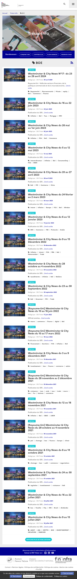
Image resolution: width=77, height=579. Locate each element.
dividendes (64, 508)
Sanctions (45, 344)
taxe (41, 391)
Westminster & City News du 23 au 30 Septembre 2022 (50, 287)
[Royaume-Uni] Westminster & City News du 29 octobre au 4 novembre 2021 (48, 427)
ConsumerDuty (63, 161)
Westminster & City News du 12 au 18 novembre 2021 (49, 404)
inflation (33, 116)
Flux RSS (39, 569)
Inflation (60, 344)
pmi (31, 441)
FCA (40, 138)
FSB (47, 230)
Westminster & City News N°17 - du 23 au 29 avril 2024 (50, 75)
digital (57, 321)
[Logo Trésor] (30, 5)
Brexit (56, 508)
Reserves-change (67, 54)
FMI (46, 299)
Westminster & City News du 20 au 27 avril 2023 (50, 173)
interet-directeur (36, 161)
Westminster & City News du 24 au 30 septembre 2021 (50, 473)
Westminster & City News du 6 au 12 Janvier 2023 (49, 218)
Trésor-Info (14, 13)
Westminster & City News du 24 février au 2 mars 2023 (50, 196)
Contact (8, 567)
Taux (45, 116)
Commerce (37, 93)
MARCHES (42, 532)
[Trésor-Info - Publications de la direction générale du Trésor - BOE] (72, 62)
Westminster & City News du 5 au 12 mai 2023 (49, 149)
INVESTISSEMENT (62, 530)
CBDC (35, 163)
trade (59, 391)
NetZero (59, 277)
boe (44, 366)
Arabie (62, 230)
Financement (35, 344)
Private (58, 91)
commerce (41, 321)
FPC (37, 185)
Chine (53, 185)
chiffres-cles (38, 54)
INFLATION (32, 532)
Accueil (4, 13)
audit (46, 463)
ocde (47, 391)
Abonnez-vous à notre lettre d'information (39, 550)
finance (49, 321)
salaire (68, 366)
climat (67, 441)
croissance (34, 391)
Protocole (54, 230)
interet (32, 207)
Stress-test (39, 299)
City (45, 508)
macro (32, 321)
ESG (50, 508)
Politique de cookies (51, 567)
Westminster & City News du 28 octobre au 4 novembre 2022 (46, 265)
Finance (46, 93)
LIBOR (53, 416)
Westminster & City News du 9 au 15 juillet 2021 (49, 518)
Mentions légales (17, 567)
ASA (38, 530)
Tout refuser (16, 576)
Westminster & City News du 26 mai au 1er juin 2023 (49, 126)
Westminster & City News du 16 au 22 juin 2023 (49, 104)
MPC (60, 116)
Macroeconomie (47, 91)
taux (53, 391)
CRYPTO (46, 530)
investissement (35, 366)
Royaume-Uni (35, 91)
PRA (52, 252)
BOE (31, 230)
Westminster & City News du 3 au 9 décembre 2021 (48, 354)
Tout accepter (68, 573)
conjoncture (25, 54)
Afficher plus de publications (38, 540)
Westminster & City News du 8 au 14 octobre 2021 (49, 451)
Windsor (67, 207)
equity (65, 91)
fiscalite (38, 508)
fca (34, 393)
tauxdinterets (35, 277)
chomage (39, 441)
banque (59, 441)
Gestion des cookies (66, 567)
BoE (29, 93)
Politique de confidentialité (34, 567)
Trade (42, 254)
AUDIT (32, 530)
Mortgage (53, 116)
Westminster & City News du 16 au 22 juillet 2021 (49, 496)
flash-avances (52, 54)
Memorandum (33, 254)
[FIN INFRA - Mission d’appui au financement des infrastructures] (63, 560)
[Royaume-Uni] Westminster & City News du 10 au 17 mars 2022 (48, 332)
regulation (33, 485)
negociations (64, 463)
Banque (48, 207)
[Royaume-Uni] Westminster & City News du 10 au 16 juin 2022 (48, 309)
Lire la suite (48, 112)
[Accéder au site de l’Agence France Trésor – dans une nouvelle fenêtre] (17, 560)
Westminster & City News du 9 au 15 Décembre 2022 (49, 240)
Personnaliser (29, 576)
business (40, 393)
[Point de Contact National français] (41, 560)
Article (31, 70)
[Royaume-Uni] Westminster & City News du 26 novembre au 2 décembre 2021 (50, 378)
